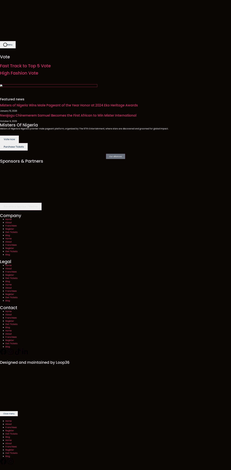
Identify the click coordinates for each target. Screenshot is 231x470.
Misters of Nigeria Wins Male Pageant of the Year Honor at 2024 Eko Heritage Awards (69, 105)
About (8, 222)
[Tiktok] (17, 351)
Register (9, 228)
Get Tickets (11, 232)
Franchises (11, 225)
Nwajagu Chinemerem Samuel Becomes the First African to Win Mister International (68, 115)
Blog (7, 235)
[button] (115, 156)
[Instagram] (10, 351)
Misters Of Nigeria (19, 125)
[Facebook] (3, 351)
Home (8, 219)
